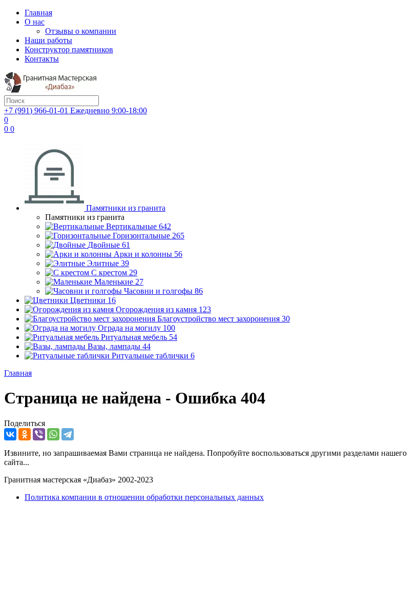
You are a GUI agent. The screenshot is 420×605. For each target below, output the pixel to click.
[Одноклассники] (24, 434)
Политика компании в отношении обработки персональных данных (144, 497)
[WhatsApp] (53, 434)
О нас (35, 21)
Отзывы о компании (80, 31)
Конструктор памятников (69, 49)
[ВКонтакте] (10, 434)
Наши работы (48, 40)
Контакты (42, 58)
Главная (38, 12)
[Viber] (39, 434)
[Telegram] (67, 434)
